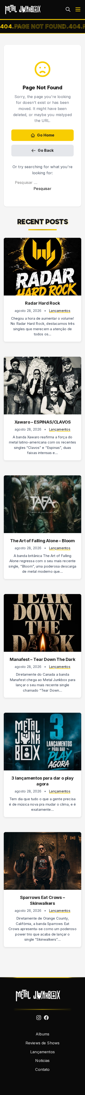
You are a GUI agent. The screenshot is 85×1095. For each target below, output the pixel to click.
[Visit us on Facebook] (46, 1017)
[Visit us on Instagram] (38, 1017)
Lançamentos (59, 311)
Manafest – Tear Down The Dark (42, 659)
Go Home (45, 135)
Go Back (46, 150)
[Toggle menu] (78, 9)
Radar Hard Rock (42, 303)
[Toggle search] (68, 9)
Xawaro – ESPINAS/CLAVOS (42, 422)
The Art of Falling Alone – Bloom (42, 540)
